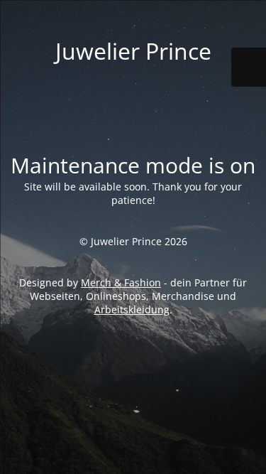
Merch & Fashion (121, 282)
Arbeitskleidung (132, 309)
